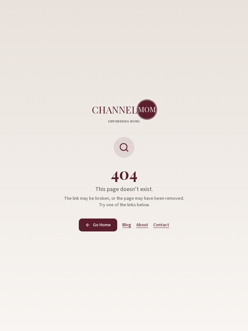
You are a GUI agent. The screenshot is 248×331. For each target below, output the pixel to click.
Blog (126, 225)
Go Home (102, 225)
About (142, 225)
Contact (161, 225)
